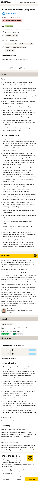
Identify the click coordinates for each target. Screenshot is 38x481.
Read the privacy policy (7, 473)
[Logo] (6, 2)
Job (14, 68)
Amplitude (30, 10)
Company (24, 68)
